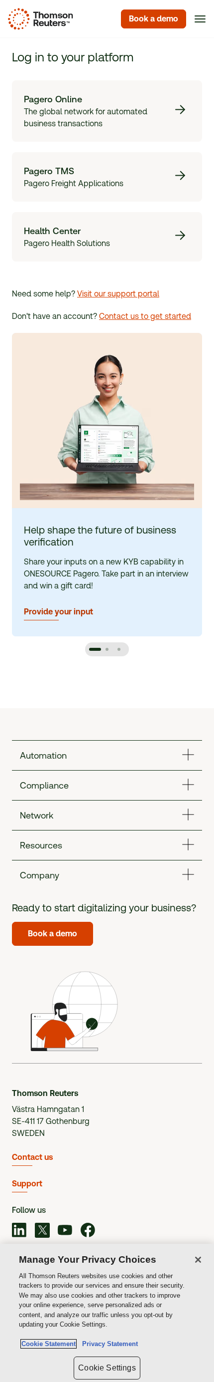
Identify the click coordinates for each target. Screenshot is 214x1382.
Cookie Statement (48, 1344)
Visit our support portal (118, 293)
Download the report (70, 599)
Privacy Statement (108, 1344)
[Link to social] (19, 1231)
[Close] (198, 1260)
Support (27, 1183)
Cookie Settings (106, 1368)
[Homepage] (38, 19)
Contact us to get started (145, 316)
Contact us (32, 1157)
